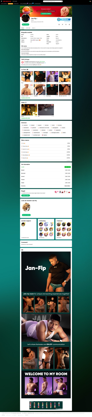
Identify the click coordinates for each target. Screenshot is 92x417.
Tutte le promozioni (23, 3)
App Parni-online (37, 3)
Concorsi (30, 3)
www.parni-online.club (17, 413)
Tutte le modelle (4, 3)
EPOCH (25, 413)
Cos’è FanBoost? (67, 21)
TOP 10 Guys (42, 61)
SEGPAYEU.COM (31, 413)
